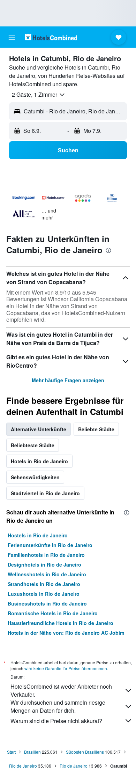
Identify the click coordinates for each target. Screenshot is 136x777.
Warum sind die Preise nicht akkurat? (56, 721)
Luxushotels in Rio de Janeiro (44, 593)
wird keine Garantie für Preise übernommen (65, 668)
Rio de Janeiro (23, 766)
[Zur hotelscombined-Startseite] (51, 37)
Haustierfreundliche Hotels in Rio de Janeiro (60, 622)
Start (11, 752)
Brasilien (32, 752)
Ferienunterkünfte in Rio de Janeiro (50, 545)
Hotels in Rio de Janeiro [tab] (39, 461)
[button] (12, 37)
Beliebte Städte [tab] (96, 429)
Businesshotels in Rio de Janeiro (47, 603)
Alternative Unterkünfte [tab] (38, 429)
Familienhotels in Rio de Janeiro (46, 554)
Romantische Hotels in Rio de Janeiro (53, 613)
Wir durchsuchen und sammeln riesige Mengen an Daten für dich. (57, 706)
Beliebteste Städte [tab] (32, 445)
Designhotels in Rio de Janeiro (44, 564)
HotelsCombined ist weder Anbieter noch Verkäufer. (61, 690)
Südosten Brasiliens (85, 752)
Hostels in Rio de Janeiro (38, 535)
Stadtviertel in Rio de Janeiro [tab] (45, 493)
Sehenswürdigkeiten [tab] (35, 477)
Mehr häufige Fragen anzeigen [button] (68, 380)
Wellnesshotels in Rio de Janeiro (47, 574)
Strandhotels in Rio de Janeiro (44, 583)
